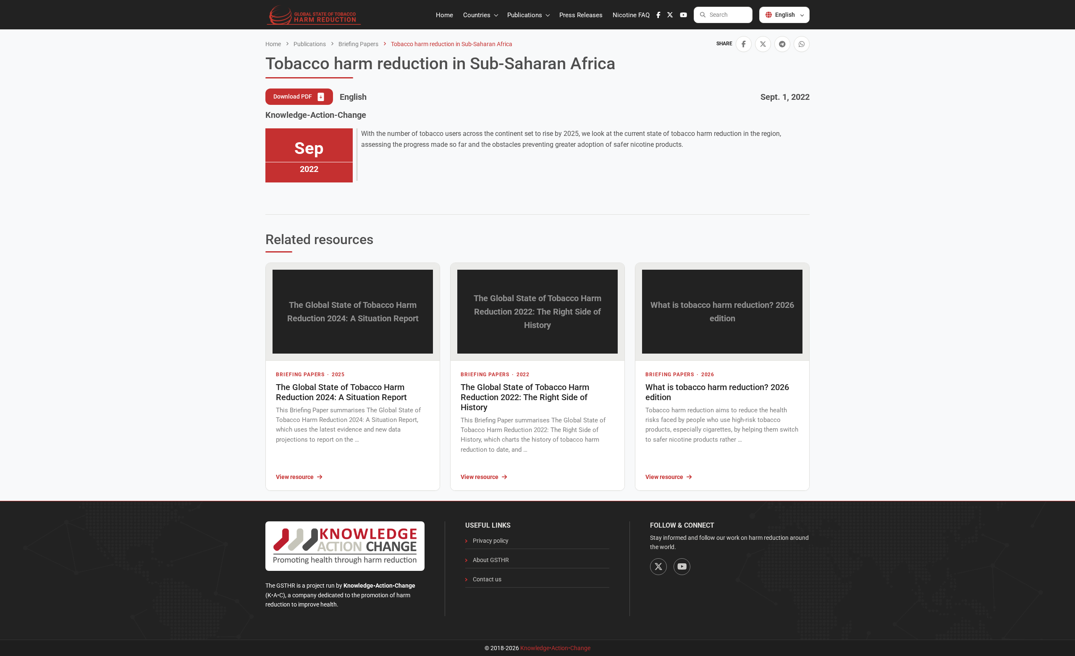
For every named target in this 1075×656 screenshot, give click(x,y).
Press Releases (581, 15)
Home (444, 15)
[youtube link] (683, 15)
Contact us (487, 579)
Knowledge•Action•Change (555, 648)
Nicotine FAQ (631, 15)
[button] (744, 44)
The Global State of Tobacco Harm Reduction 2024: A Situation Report (341, 392)
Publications (309, 44)
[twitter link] (669, 15)
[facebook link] (658, 15)
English (785, 14)
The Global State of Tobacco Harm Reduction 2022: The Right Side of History (525, 397)
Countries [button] (477, 15)
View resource (295, 477)
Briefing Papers (357, 44)
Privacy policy (491, 540)
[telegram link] (782, 44)
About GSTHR (491, 560)
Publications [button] (525, 15)
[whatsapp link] (802, 44)
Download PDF (293, 96)
